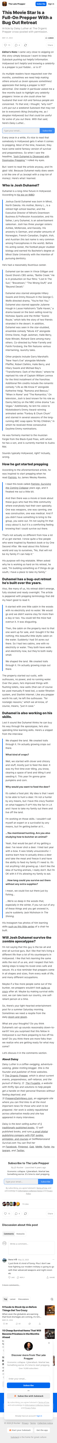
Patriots (12, 477)
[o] (50, 1310)
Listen (51, 38)
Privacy (25, 1423)
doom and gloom (17, 1017)
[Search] (52, 1299)
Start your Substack (21, 1430)
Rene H (11, 1259)
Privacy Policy (30, 1408)
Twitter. (20, 1150)
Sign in (51, 4)
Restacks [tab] (20, 1234)
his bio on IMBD (25, 194)
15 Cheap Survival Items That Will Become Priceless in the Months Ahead (21, 1334)
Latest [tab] (12, 1299)
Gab (31, 1146)
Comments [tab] (9, 1234)
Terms (33, 1423)
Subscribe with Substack (30, 1396)
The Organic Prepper (16, 1075)
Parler (47, 1146)
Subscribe (41, 4)
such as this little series (21, 926)
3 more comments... (11, 1285)
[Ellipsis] (53, 1259)
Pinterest (23, 1146)
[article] (28, 1315)
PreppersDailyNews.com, (19, 1098)
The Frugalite (32, 1083)
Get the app (42, 1430)
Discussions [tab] (23, 1299)
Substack (15, 1437)
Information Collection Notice (37, 1405)
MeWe (38, 1146)
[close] (49, 1343)
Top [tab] (5, 1299)
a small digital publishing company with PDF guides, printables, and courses (25, 1135)
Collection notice (45, 1423)
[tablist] (14, 1234)
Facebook (11, 1146)
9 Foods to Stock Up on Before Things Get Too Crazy (19, 1309)
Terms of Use (43, 1402)
